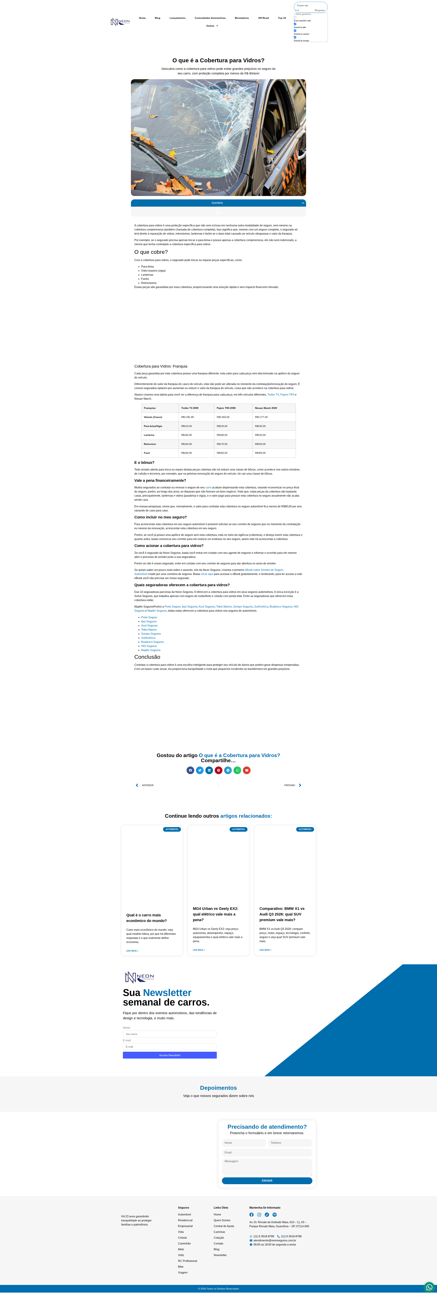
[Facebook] (251, 1215)
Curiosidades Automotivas (210, 18)
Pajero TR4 (287, 394)
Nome (126, 1027)
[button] (303, 203)
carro (208, 487)
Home (142, 18)
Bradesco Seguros (281, 606)
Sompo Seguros (243, 606)
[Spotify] (274, 1215)
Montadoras (242, 18)
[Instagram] (259, 1215)
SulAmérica (261, 606)
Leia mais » (132, 951)
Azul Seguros (207, 606)
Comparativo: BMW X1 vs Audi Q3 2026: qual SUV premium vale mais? (282, 914)
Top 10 (282, 18)
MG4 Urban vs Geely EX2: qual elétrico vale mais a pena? (215, 914)
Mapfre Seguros (157, 610)
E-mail (127, 1040)
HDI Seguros (149, 646)
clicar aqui (207, 574)
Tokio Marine (224, 606)
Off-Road (263, 18)
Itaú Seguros (189, 606)
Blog (157, 18)
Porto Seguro (173, 606)
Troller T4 (273, 394)
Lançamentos (178, 18)
